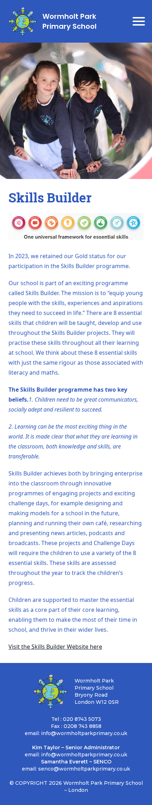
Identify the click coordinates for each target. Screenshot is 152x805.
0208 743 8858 (82, 726)
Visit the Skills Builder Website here (55, 647)
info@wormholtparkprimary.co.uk (84, 733)
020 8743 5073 (82, 719)
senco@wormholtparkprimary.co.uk (84, 769)
